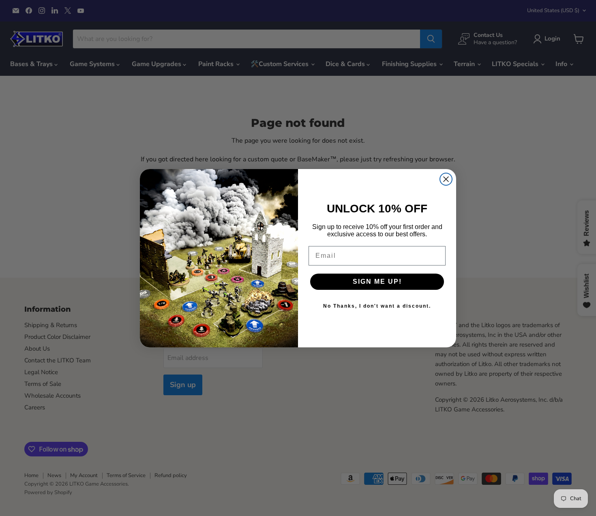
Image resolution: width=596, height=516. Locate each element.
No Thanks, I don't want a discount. (377, 306)
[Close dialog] (446, 179)
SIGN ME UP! (377, 281)
